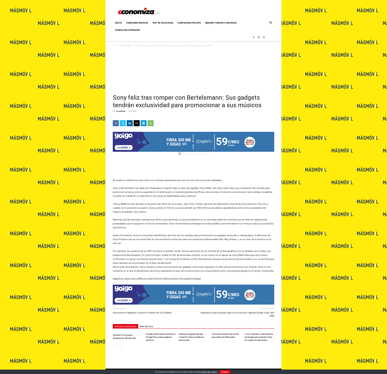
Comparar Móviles (137, 22)
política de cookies (209, 372)
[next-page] (119, 346)
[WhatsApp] (151, 123)
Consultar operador (127, 30)
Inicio (118, 22)
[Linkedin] (130, 123)
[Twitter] (264, 37)
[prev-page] (115, 346)
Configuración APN (189, 22)
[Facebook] (253, 37)
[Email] (137, 123)
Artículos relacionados (125, 326)
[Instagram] (259, 37)
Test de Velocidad (162, 22)
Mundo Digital (126, 45)
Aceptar (224, 372)
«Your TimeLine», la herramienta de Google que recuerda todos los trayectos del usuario (259, 337)
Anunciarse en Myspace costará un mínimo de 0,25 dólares (142, 312)
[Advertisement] (193, 71)
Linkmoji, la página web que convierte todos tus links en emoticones (191, 337)
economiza (120, 111)
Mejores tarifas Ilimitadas (221, 22)
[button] (270, 23)
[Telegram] (144, 123)
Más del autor (146, 326)
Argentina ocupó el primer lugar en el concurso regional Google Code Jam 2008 (237, 314)
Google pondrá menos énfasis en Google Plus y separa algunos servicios (160, 337)
